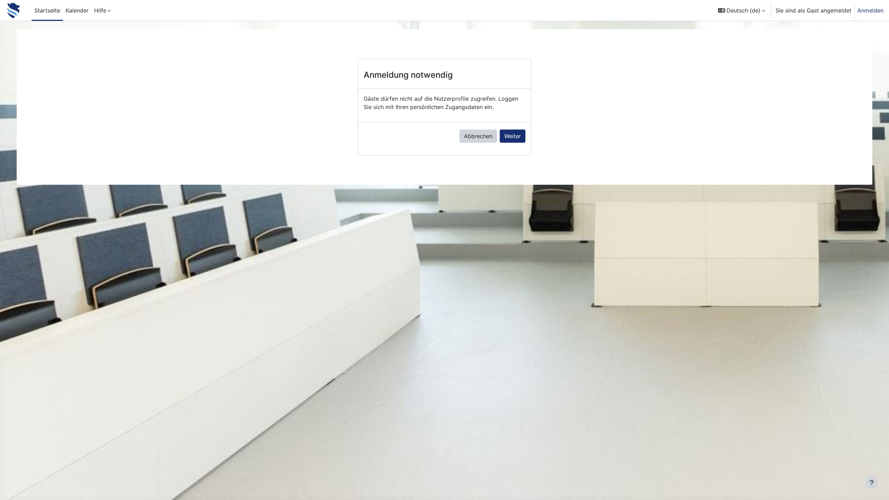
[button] (742, 10)
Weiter (512, 136)
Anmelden (870, 10)
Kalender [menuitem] (77, 10)
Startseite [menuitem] (47, 10)
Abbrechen (478, 136)
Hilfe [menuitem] (100, 10)
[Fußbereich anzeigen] (871, 482)
